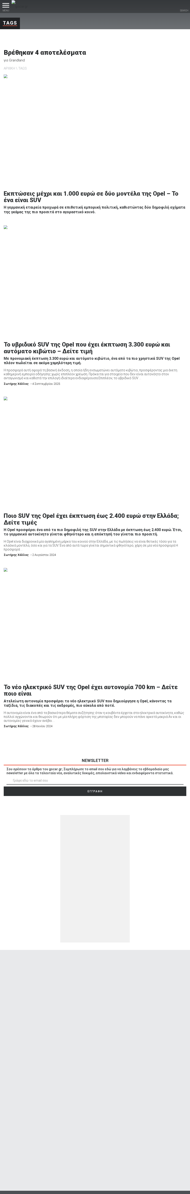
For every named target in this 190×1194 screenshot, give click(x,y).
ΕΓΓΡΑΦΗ (95, 791)
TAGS (22, 68)
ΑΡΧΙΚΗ (9, 68)
